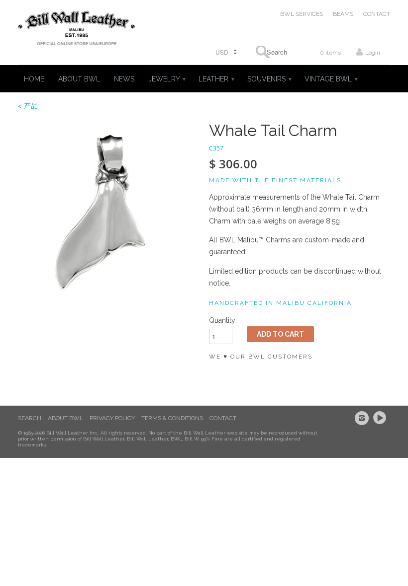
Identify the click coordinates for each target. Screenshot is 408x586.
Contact (222, 418)
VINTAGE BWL (331, 79)
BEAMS (343, 13)
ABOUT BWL (79, 79)
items (330, 52)
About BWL (65, 418)
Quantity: (223, 320)
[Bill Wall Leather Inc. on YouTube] (381, 418)
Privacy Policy (112, 418)
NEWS (124, 79)
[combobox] (273, 52)
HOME (34, 79)
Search (29, 418)
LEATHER (216, 79)
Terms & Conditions (172, 418)
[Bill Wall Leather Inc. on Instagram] (363, 418)
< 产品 (28, 106)
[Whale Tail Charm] (108, 212)
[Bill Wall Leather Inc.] (76, 30)
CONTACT (376, 13)
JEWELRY (166, 79)
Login (372, 52)
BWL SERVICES (301, 13)
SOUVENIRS (269, 79)
